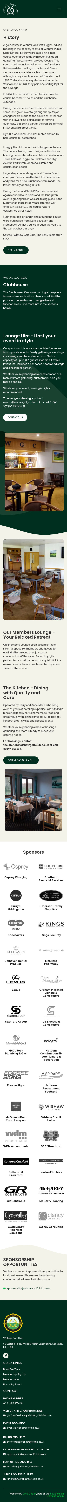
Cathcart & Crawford (15, 1173)
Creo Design (29, 1493)
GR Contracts (16, 1201)
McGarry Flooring (51, 1201)
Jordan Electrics (51, 1172)
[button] (59, 9)
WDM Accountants (15, 1146)
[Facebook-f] (5, 1355)
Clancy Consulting (51, 1226)
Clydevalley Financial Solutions (16, 1229)
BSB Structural (51, 1146)
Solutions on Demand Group (55, 1494)
